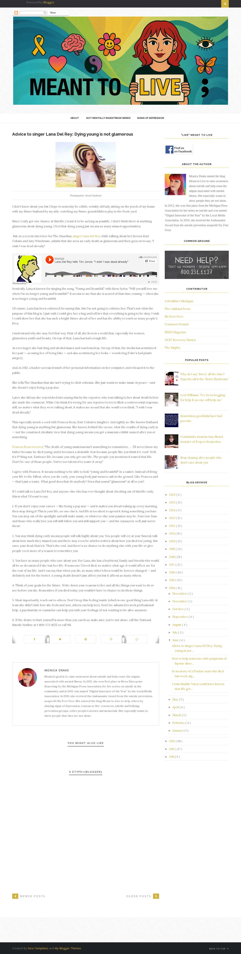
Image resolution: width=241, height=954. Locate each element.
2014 (172, 588)
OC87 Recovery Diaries (180, 340)
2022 (172, 526)
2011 (172, 756)
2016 (172, 572)
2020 (172, 541)
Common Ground (176, 324)
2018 (172, 557)
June (175, 640)
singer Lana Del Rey (86, 236)
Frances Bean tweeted (27, 447)
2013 (172, 741)
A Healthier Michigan (179, 301)
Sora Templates (38, 948)
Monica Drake (56, 670)
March (177, 715)
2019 (172, 549)
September (180, 617)
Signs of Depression (150, 118)
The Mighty (172, 347)
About (74, 118)
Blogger (48, 2)
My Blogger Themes (68, 948)
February (178, 723)
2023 (172, 518)
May (175, 699)
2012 (172, 749)
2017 (172, 564)
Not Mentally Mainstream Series (108, 118)
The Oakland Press (177, 309)
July (175, 632)
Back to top (217, 948)
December (180, 593)
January (178, 730)
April (175, 707)
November (180, 601)
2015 (172, 580)
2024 (172, 510)
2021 (172, 533)
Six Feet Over (174, 316)
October (178, 609)
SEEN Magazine (175, 332)
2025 (172, 502)
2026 (172, 494)
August (177, 624)
